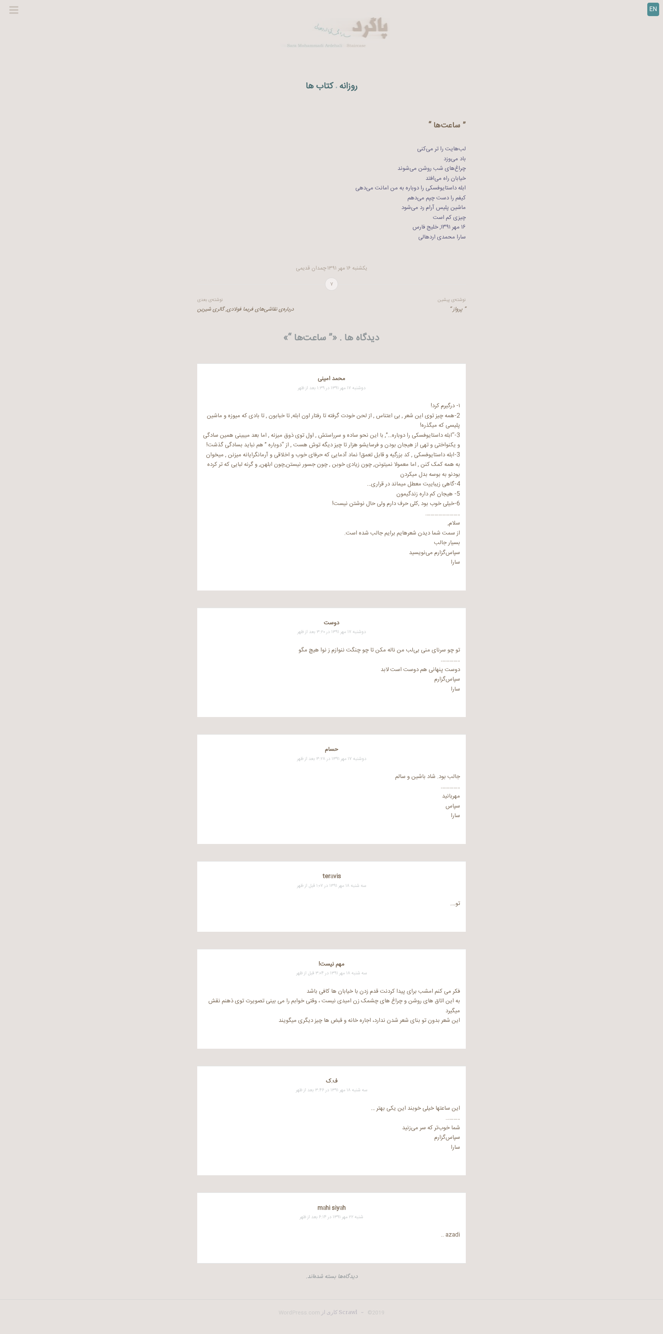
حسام (331, 749)
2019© (375, 1313)
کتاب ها (319, 86)
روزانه (349, 86)
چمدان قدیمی (311, 268)
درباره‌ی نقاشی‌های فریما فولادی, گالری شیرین (245, 305)
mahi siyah (332, 1208)
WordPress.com (299, 1313)
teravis (331, 876)
